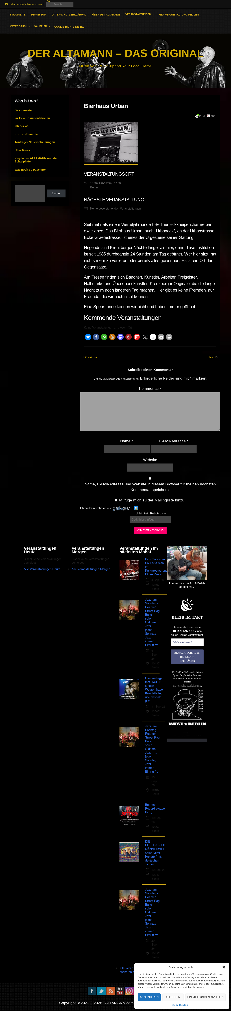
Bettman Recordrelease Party (155, 808)
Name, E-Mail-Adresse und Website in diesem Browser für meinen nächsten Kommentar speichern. (150, 487)
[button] (224, 967)
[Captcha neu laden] (136, 508)
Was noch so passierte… (32, 169)
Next (212, 357)
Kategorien (18, 26)
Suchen (56, 193)
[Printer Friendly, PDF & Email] (205, 116)
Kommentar (150, 388)
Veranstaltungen (138, 14)
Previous (91, 357)
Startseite (17, 14)
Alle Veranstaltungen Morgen (91, 569)
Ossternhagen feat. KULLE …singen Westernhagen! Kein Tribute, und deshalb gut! (155, 689)
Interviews (22, 126)
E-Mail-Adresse (173, 441)
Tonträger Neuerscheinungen (35, 142)
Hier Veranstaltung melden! (179, 14)
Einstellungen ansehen (205, 997)
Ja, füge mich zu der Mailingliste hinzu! (151, 500)
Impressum (38, 14)
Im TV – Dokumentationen (32, 118)
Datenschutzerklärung (69, 14)
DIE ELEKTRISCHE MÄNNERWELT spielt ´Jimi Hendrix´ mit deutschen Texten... (155, 852)
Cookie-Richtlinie (179, 1005)
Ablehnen (173, 997)
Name (126, 441)
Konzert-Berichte (26, 134)
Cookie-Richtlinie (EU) (69, 26)
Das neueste (23, 110)
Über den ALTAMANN (106, 14)
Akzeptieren (149, 997)
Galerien (40, 26)
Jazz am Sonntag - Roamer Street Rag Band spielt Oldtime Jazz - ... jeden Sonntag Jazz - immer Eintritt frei (152, 622)
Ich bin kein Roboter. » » (95, 508)
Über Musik (22, 150)
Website (150, 460)
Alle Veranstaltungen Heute (42, 569)
